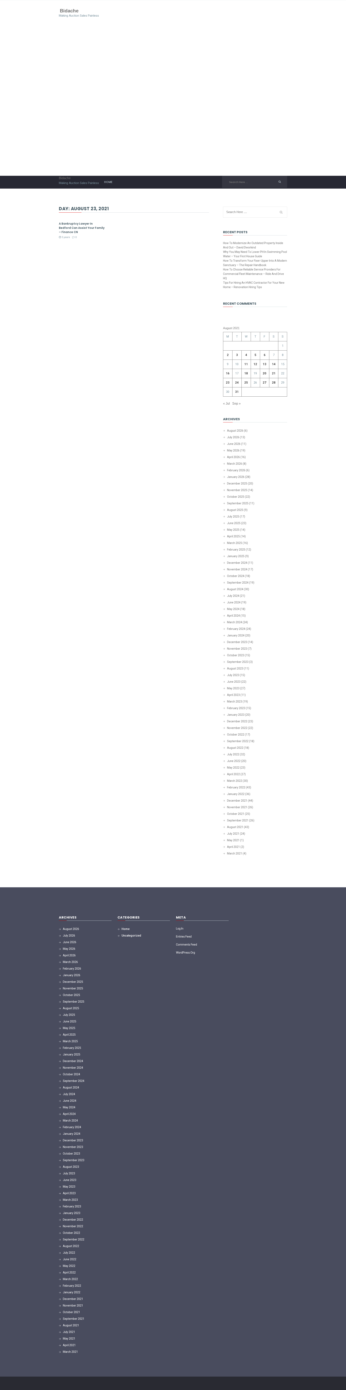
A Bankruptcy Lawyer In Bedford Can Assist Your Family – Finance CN (82, 228)
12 (255, 364)
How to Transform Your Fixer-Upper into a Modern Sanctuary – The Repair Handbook (255, 263)
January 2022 (235, 794)
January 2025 (235, 556)
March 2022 (234, 780)
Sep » (236, 403)
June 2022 (233, 761)
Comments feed (186, 944)
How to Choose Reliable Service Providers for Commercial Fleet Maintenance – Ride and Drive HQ (253, 274)
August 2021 (235, 827)
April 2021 (233, 846)
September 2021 (237, 820)
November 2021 (237, 807)
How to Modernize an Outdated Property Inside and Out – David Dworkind (253, 245)
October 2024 (235, 576)
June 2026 (233, 443)
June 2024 (233, 602)
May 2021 (233, 840)
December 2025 (237, 483)
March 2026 (234, 463)
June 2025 (233, 523)
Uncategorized (131, 935)
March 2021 (234, 853)
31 (237, 392)
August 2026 (235, 430)
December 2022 (237, 721)
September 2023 (237, 661)
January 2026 (235, 476)
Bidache (69, 10)
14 (274, 364)
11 (246, 364)
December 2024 (237, 562)
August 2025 (235, 510)
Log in (179, 928)
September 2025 (237, 503)
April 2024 (233, 615)
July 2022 (233, 754)
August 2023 (235, 668)
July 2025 (233, 516)
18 (246, 373)
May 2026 (233, 450)
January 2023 (235, 714)
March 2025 (234, 543)
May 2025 (233, 529)
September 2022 (237, 741)
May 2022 (233, 767)
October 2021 (235, 813)
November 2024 (237, 569)
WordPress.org (185, 952)
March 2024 (234, 622)
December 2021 (237, 800)
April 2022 (233, 774)
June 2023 (233, 681)
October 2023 (235, 655)
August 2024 (235, 589)
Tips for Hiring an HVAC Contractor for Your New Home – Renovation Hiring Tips (254, 285)
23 (227, 382)
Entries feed (184, 936)
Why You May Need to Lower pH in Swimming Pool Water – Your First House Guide (255, 254)
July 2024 (233, 595)
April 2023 (233, 695)
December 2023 (237, 642)
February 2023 (236, 708)
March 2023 (234, 701)
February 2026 (236, 470)
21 (274, 373)
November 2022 (237, 728)
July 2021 (233, 833)
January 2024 (235, 635)
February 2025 (236, 549)
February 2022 (236, 787)
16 (227, 373)
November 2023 (237, 648)
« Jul (226, 403)
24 (237, 382)
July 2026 (233, 437)
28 (274, 382)
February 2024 (236, 628)
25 (246, 382)
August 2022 (235, 747)
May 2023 (233, 688)
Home (108, 182)
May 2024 (233, 609)
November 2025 (237, 490)
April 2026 (233, 457)
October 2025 (235, 496)
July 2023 (233, 675)
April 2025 (233, 536)
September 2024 (237, 582)
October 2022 (235, 734)
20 (264, 373)
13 (264, 364)
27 (264, 382)
